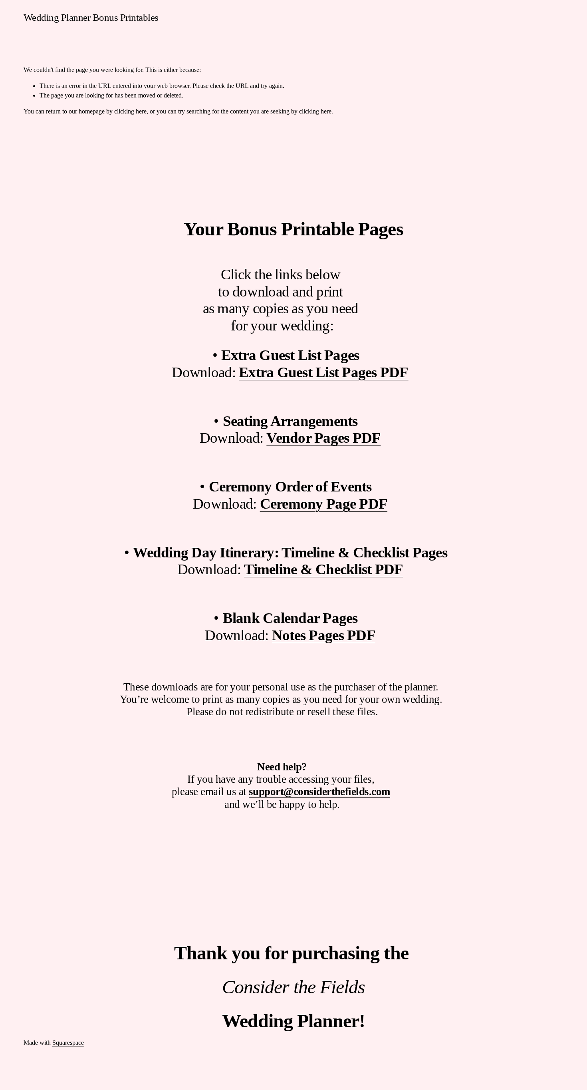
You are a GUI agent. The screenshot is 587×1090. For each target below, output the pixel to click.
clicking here (130, 111)
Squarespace (68, 1042)
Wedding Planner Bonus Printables (91, 17)
